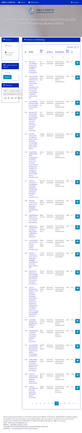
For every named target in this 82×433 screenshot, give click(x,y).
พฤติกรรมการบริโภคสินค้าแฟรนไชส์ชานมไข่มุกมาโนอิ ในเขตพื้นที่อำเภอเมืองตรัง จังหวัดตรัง (33, 231)
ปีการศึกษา (67, 51)
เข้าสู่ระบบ (76, 2)
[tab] (51, 40)
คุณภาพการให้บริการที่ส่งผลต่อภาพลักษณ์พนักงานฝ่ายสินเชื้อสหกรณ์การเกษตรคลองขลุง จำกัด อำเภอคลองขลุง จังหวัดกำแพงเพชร (33, 121)
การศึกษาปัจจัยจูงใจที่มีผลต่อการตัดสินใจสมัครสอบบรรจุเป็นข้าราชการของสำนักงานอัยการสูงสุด (33, 365)
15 (48, 403)
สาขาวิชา (49, 52)
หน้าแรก (22, 2)
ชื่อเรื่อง (31, 52)
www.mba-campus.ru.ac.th (18, 425)
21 (73, 403)
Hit (72, 52)
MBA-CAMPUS (8, 2)
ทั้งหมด (9, 46)
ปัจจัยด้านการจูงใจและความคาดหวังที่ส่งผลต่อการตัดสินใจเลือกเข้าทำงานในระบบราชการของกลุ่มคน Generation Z (33, 277)
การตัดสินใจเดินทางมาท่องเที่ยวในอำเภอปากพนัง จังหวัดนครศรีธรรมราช (33, 245)
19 (64, 403)
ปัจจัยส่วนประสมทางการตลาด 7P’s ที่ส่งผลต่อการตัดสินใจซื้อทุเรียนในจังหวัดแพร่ (33, 206)
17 (56, 403)
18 (60, 403)
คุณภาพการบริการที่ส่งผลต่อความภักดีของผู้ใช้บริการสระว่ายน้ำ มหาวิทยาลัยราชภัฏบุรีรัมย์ (33, 67)
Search (7, 77)
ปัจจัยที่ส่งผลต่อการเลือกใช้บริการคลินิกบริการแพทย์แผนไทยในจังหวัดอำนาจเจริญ (33, 336)
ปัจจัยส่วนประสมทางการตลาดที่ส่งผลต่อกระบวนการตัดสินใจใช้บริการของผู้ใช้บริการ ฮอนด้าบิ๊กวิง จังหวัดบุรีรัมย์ (33, 141)
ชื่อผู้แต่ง (41, 51)
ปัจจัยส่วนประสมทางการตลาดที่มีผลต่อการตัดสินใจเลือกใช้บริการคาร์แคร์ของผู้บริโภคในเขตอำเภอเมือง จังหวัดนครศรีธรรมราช (33, 189)
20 (69, 403)
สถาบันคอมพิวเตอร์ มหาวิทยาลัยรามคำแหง (25, 429)
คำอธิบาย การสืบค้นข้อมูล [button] (35, 39)
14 (44, 403)
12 (36, 403)
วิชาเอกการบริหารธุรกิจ (9, 54)
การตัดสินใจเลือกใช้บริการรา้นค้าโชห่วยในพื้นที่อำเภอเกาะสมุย (33, 323)
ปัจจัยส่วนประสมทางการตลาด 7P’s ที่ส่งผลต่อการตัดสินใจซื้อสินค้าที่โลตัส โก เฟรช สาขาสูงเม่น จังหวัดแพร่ (33, 260)
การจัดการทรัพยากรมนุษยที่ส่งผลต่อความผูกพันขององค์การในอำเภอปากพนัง (33, 378)
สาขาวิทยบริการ (59, 52)
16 (52, 403)
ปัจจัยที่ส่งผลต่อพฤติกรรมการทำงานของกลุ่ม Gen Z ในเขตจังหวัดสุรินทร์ (33, 218)
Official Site (34, 2)
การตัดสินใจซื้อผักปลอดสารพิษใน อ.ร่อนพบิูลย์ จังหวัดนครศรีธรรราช (33, 105)
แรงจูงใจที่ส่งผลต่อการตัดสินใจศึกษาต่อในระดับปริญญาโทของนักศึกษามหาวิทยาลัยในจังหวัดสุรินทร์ (33, 350)
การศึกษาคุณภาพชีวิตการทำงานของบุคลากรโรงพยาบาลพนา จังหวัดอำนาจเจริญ (33, 392)
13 (40, 403)
